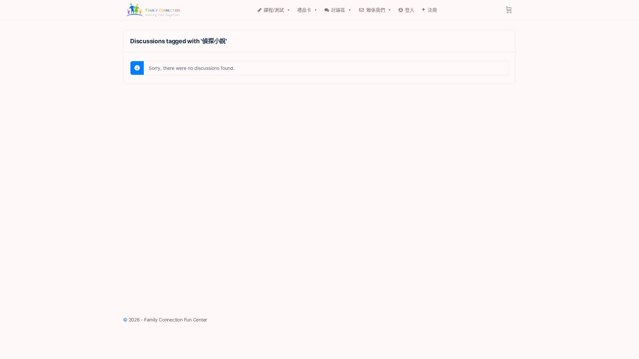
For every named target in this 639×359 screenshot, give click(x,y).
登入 (409, 10)
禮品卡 (304, 10)
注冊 (432, 10)
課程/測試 (274, 10)
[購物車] (509, 10)
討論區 (338, 10)
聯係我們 (375, 10)
